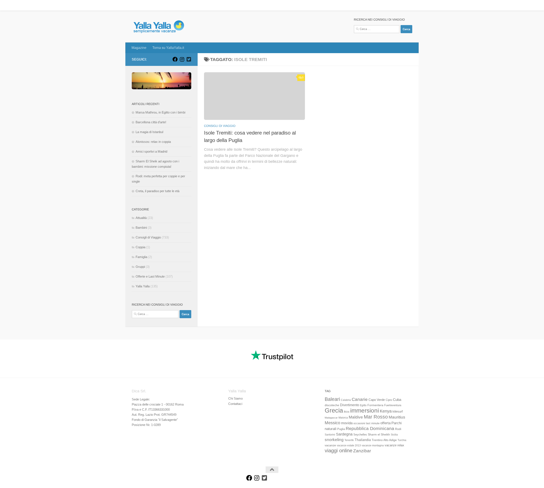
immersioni (364, 410)
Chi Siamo (235, 398)
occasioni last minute (366, 423)
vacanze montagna (373, 445)
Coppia (140, 247)
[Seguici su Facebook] (175, 59)
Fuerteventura (392, 405)
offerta (385, 423)
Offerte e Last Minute (150, 276)
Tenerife (349, 440)
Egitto (363, 405)
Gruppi (140, 266)
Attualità (141, 218)
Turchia (402, 440)
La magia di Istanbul (149, 132)
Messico (332, 422)
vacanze (330, 445)
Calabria (346, 400)
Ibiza (346, 411)
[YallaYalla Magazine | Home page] (159, 26)
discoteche (332, 405)
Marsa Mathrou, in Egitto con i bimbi (160, 112)
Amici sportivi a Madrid (151, 151)
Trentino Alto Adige (384, 440)
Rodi (398, 429)
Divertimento (349, 405)
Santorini (330, 434)
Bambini (141, 227)
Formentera (375, 405)
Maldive (356, 417)
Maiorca (343, 417)
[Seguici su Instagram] (181, 59)
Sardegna (344, 434)
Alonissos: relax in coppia (153, 141)
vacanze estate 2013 (349, 445)
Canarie (360, 399)
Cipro (389, 400)
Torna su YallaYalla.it (165, 5)
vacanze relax (394, 445)
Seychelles (360, 434)
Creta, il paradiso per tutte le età (157, 191)
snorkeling (334, 439)
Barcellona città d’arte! (151, 122)
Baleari (332, 399)
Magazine (135, 5)
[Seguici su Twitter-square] (188, 59)
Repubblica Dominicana (370, 428)
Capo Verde (376, 399)
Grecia (334, 410)
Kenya (386, 411)
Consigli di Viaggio (219, 126)
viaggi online (338, 450)
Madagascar (331, 417)
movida (347, 423)
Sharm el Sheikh (379, 434)
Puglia (341, 429)
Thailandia (363, 440)
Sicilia (394, 434)
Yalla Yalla (143, 286)
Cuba (397, 399)
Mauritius (397, 417)
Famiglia (141, 257)
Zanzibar (362, 450)
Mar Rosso (376, 417)
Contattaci (235, 404)
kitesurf (397, 411)
